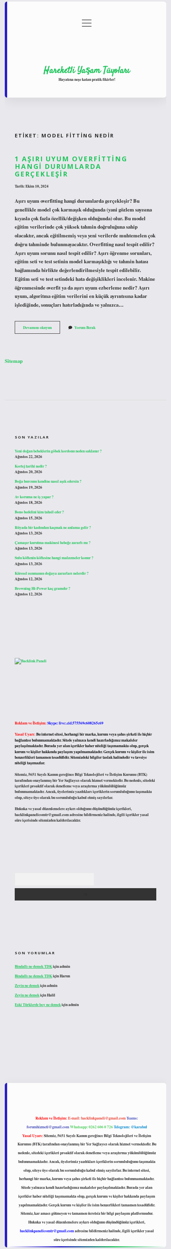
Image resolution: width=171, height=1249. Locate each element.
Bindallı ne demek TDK (33, 966)
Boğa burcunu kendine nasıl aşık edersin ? (48, 481)
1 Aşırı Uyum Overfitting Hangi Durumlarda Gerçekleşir (71, 166)
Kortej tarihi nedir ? (31, 466)
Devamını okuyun (41, 329)
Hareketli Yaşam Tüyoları (87, 70)
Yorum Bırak (84, 327)
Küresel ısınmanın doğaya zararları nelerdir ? (52, 573)
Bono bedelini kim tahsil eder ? (39, 512)
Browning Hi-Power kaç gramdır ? (42, 588)
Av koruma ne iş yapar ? (34, 496)
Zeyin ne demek (27, 985)
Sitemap (14, 360)
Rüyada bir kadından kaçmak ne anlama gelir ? (53, 527)
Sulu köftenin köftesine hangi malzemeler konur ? (54, 557)
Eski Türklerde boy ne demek (38, 1004)
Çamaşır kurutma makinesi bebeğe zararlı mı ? (53, 542)
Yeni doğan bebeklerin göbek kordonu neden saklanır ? (58, 451)
